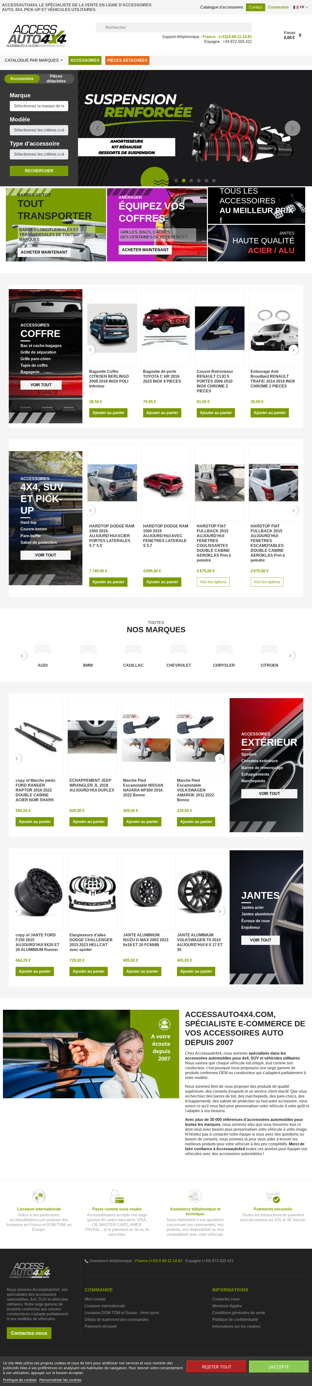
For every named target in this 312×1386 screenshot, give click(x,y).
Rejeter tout (216, 1367)
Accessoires (84, 60)
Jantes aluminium (257, 1032)
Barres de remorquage (262, 885)
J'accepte (279, 1367)
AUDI (43, 783)
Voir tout (41, 503)
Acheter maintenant (44, 370)
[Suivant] (292, 187)
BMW (88, 783)
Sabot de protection (38, 660)
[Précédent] (97, 187)
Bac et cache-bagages (41, 463)
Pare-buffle (30, 654)
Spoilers (249, 872)
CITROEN (269, 783)
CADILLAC (133, 783)
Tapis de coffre (34, 483)
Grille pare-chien (35, 477)
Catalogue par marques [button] (32, 60)
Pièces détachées (127, 60)
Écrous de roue (255, 1039)
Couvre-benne (33, 647)
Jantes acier (252, 1025)
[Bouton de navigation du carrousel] (176, 298)
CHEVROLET (178, 783)
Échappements (255, 892)
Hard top (28, 640)
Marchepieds (253, 899)
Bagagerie (29, 490)
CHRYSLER (224, 783)
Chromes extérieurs (259, 879)
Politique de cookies (20, 1379)
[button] (278, 7)
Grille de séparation (38, 470)
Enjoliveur (250, 1045)
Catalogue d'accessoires (221, 7)
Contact (255, 7)
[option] (195, 187)
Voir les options (213, 700)
